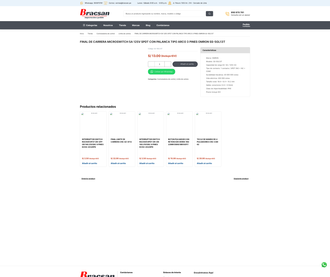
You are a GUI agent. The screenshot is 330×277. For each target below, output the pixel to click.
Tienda (90, 34)
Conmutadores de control (106, 34)
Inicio (82, 34)
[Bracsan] (95, 14)
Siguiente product (241, 179)
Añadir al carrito (187, 64)
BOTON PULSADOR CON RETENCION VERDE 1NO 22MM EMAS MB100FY (178, 141)
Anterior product (88, 179)
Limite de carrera (125, 34)
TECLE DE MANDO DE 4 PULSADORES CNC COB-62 (208, 141)
